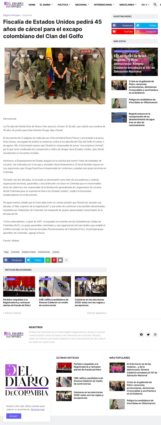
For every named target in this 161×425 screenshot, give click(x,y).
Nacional (81, 4)
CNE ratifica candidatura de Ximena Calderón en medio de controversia (53, 302)
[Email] (60, 260)
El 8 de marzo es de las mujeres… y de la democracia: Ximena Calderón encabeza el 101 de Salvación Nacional (142, 370)
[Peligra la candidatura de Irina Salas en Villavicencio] (119, 103)
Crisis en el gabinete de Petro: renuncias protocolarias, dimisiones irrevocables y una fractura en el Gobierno (143, 87)
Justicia (55, 252)
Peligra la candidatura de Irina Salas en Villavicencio (143, 101)
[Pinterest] (54, 260)
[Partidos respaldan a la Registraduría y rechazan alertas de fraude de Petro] (64, 368)
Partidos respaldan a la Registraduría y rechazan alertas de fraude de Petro (17, 302)
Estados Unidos (29, 252)
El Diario (45, 4)
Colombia (27, 15)
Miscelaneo (126, 4)
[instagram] (155, 334)
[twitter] (148, 334)
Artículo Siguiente (96, 313)
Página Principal (11, 15)
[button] (147, 4)
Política (63, 4)
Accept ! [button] (13, 416)
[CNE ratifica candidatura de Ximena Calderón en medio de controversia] (64, 382)
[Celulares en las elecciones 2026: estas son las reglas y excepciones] (64, 396)
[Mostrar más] (66, 260)
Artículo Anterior (13, 313)
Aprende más (37, 409)
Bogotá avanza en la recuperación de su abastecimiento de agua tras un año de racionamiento (142, 119)
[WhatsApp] (48, 260)
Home (32, 4)
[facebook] (141, 334)
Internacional (103, 4)
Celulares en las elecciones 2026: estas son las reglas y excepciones (90, 302)
